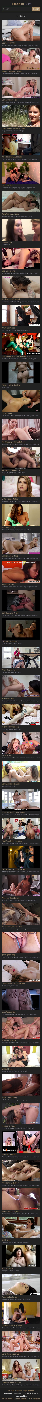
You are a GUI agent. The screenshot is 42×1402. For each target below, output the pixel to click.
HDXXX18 (21, 3)
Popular (18, 1391)
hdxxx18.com (7, 1399)
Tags (25, 1391)
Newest (11, 1391)
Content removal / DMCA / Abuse (27, 1399)
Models (31, 1391)
